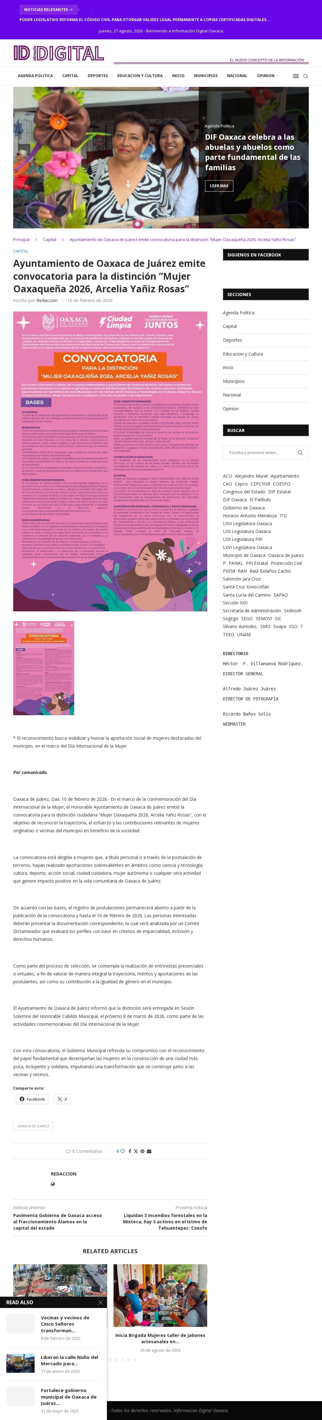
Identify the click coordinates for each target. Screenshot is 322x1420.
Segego (230, 618)
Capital (70, 75)
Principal (21, 239)
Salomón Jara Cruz (242, 579)
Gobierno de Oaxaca (244, 508)
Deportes (98, 75)
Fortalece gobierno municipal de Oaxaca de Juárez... (69, 1396)
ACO (227, 476)
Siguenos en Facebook (254, 255)
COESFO (281, 484)
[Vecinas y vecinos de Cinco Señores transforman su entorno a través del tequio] (20, 1323)
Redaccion (47, 300)
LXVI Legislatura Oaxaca (247, 547)
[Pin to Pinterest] (142, 1151)
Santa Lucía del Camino (247, 595)
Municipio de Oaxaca (244, 555)
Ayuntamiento (285, 476)
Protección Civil (286, 563)
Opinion (266, 75)
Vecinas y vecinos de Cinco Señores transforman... (65, 1323)
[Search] (306, 76)
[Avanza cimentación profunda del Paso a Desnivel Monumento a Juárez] (60, 1295)
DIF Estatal (279, 492)
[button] (85, 10)
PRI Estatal (257, 563)
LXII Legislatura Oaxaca (247, 531)
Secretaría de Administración (252, 611)
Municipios (206, 75)
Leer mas (219, 185)
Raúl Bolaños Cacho (270, 571)
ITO (283, 516)
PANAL (236, 563)
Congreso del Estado (244, 492)
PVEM (229, 571)
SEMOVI (264, 618)
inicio (178, 75)
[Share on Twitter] (136, 1151)
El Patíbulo (260, 499)
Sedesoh (293, 611)
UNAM (244, 634)
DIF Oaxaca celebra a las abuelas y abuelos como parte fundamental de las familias (253, 151)
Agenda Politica (35, 75)
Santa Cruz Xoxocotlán (246, 587)
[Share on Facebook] (130, 1151)
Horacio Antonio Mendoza (250, 516)
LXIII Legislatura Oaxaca (247, 523)
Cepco (241, 484)
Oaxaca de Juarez (33, 1126)
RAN (242, 571)
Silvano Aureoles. (240, 626)
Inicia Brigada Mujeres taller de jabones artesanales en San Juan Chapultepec (103, 19)
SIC (278, 618)
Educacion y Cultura (140, 75)
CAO (227, 484)
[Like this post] (122, 1151)
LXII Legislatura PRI (242, 539)
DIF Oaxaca (235, 499)
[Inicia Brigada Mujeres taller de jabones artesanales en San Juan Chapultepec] (161, 1295)
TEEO (228, 634)
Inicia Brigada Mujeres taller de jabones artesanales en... (160, 1338)
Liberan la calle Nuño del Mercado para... (69, 1360)
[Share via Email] (149, 1151)
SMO (265, 626)
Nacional (237, 75)
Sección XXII (235, 603)
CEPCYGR (260, 484)
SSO (293, 626)
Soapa (279, 626)
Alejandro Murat (251, 476)
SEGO (247, 618)
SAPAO (281, 595)
